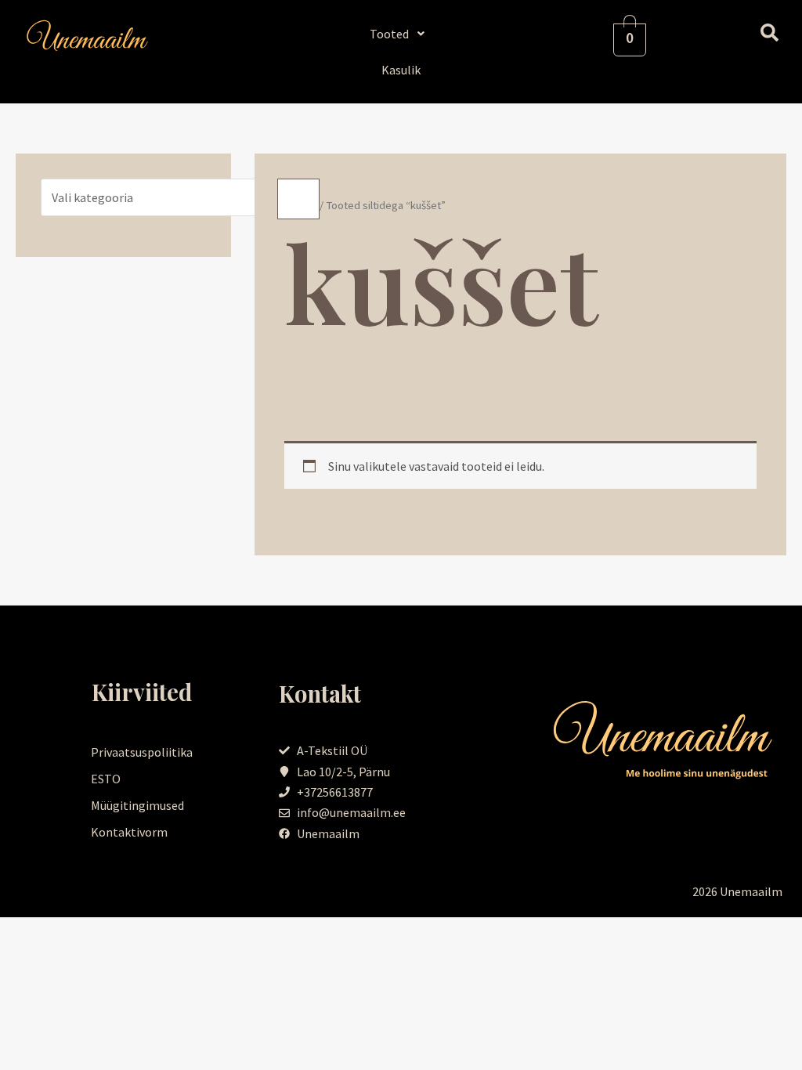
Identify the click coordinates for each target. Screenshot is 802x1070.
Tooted (389, 34)
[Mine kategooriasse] (298, 199)
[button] (401, 34)
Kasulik (401, 70)
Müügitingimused (137, 805)
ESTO (106, 778)
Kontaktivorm (129, 832)
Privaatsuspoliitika (142, 752)
